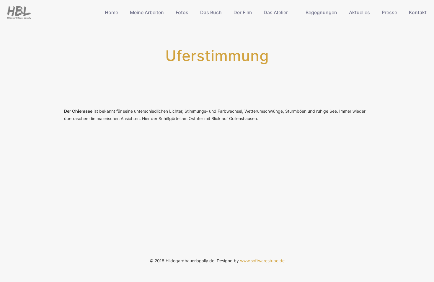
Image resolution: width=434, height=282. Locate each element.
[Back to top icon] (405, 270)
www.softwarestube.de (262, 260)
